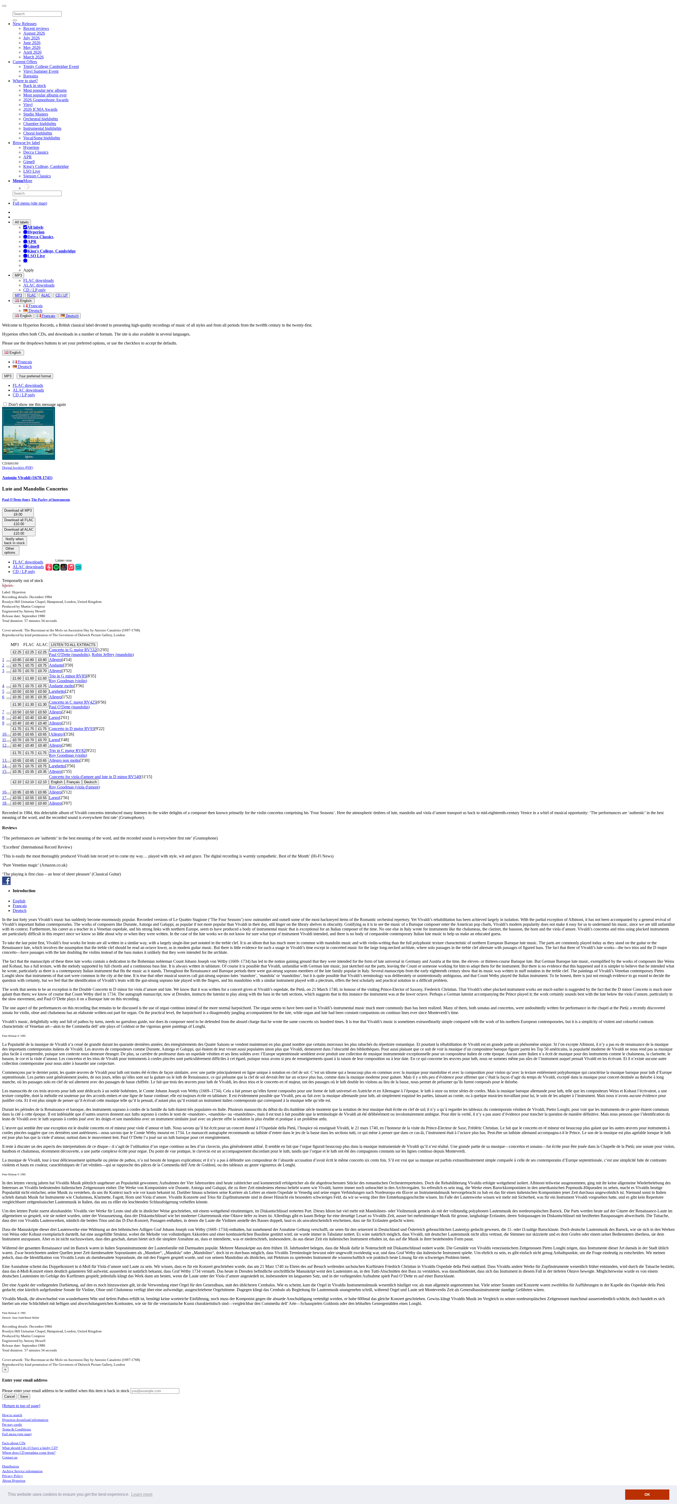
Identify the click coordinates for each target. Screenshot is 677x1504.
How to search (12, 1415)
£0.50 (17, 692)
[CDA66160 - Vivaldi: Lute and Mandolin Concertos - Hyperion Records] (28, 458)
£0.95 (17, 792)
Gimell (29, 161)
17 (4, 797)
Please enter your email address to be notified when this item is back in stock (65, 1390)
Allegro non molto (64, 760)
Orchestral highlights (40, 119)
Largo (54, 717)
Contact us (9, 1457)
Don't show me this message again (36, 404)
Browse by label (26, 142)
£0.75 (17, 665)
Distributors (10, 1466)
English (25, 316)
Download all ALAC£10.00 (18, 531)
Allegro (55, 659)
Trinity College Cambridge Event (51, 66)
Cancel (9, 1396)
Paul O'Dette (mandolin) (69, 654)
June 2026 (31, 42)
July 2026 (31, 38)
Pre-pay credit (12, 1425)
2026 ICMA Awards (40, 109)
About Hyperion (13, 1481)
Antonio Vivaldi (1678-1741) (27, 477)
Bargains (30, 76)
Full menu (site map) (30, 203)
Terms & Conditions (16, 1429)
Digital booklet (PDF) (17, 468)
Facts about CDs (13, 1443)
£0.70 (17, 671)
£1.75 (17, 729)
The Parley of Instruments (50, 500)
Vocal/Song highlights (41, 138)
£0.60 (17, 803)
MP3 (18, 275)
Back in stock (34, 85)
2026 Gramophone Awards (45, 100)
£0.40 (17, 718)
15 (4, 771)
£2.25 (17, 652)
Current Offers (25, 61)
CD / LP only (34, 290)
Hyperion (31, 147)
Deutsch (35, 310)
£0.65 (17, 734)
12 (4, 745)
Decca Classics (35, 152)
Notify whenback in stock (14, 541)
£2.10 (17, 782)
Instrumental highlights (42, 128)
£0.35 (17, 697)
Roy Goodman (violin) (68, 680)
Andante (56, 665)
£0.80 (17, 660)
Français (35, 306)
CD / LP (62, 295)
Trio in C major (67, 750)
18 (4, 803)
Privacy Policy (12, 1476)
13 (4, 760)
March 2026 (33, 57)
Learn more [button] (142, 1494)
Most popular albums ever (45, 95)
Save (24, 1396)
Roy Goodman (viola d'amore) (74, 787)
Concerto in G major (73, 650)
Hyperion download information (25, 1420)
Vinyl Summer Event (40, 71)
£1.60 (17, 678)
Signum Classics (37, 176)
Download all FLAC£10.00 (18, 522)
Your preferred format (35, 376)
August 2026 (34, 33)
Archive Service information (22, 1471)
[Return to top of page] (21, 1406)
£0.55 (17, 798)
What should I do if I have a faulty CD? (30, 1448)
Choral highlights (37, 133)
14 (4, 766)
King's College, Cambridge (46, 166)
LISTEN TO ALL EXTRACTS (73, 645)
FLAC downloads (38, 280)
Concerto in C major (72, 702)
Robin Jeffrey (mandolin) (113, 654)
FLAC (31, 295)
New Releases (24, 23)
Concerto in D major (71, 728)
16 (4, 792)
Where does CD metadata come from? (29, 1453)
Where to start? (25, 81)
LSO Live (31, 171)
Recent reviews (36, 28)
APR (27, 157)
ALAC (45, 295)
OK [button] (647, 1494)
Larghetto (57, 691)
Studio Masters (35, 114)
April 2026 (32, 52)
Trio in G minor (67, 676)
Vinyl (28, 104)
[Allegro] (56, 734)
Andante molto (61, 686)
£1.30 (17, 705)
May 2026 (31, 47)
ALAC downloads (38, 285)
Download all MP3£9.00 (18, 512)
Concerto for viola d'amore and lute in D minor (94, 776)
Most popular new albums (45, 90)
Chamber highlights (39, 123)
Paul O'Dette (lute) (16, 500)
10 (4, 734)
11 (4, 739)
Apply (28, 270)
